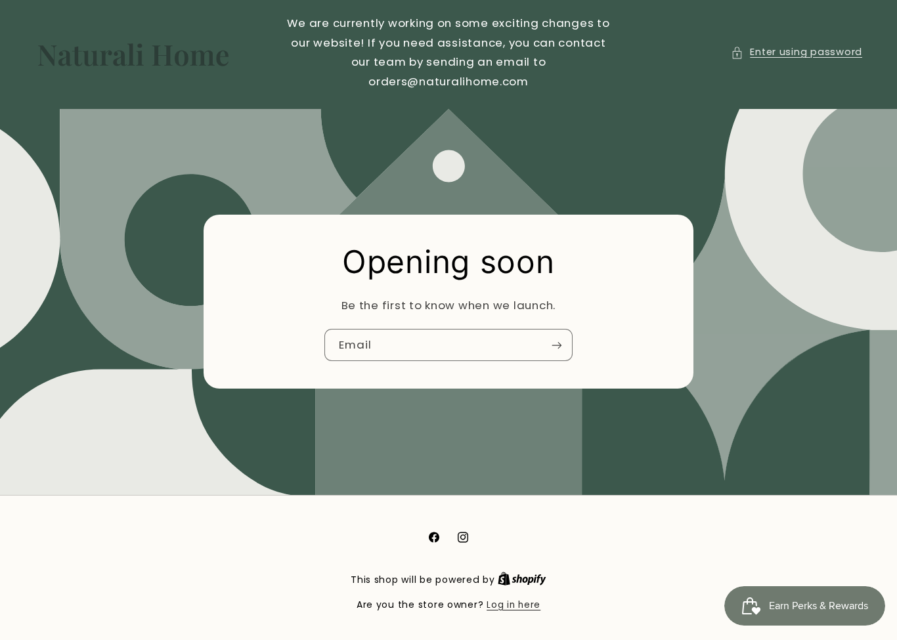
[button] (796, 52)
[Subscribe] (557, 345)
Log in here (513, 605)
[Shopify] (522, 580)
